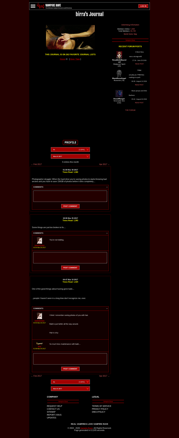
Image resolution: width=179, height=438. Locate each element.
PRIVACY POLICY (100, 409)
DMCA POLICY (98, 412)
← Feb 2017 (36, 164)
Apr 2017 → (104, 164)
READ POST (139, 64)
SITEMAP (51, 412)
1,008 (132, 29)
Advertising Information (130, 25)
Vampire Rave (86, 428)
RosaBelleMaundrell (119, 61)
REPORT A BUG (54, 415)
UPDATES (51, 418)
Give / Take (75, 59)
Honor (62, 59)
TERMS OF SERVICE (101, 406)
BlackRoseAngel (119, 78)
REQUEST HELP (54, 406)
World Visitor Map (130, 34)
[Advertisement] (70, 98)
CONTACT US (53, 409)
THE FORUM (130, 110)
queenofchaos (39, 245)
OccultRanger (119, 99)
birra (39, 346)
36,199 (133, 31)
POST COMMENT (70, 206)
